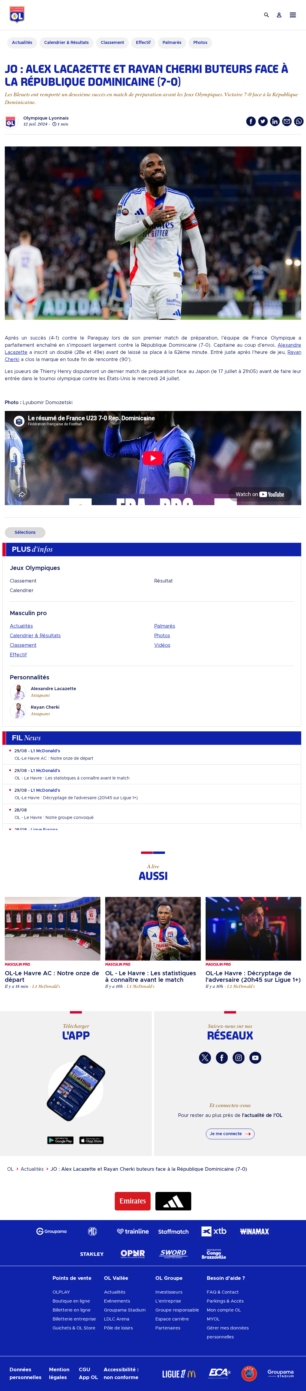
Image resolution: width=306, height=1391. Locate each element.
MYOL (213, 1319)
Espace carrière (172, 1319)
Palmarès (164, 626)
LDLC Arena (116, 1319)
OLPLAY (61, 1292)
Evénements (117, 1301)
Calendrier (21, 590)
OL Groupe (169, 1278)
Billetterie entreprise (74, 1319)
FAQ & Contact (223, 1292)
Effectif (18, 654)
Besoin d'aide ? (226, 1278)
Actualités (21, 626)
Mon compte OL (224, 1310)
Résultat (163, 581)
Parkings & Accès (225, 1301)
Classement (23, 581)
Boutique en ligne (71, 1301)
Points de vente (72, 1278)
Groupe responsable (177, 1310)
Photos (162, 635)
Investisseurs (168, 1292)
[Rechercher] (266, 15)
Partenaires (167, 1328)
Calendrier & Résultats (35, 635)
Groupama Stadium (125, 1310)
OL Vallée (116, 1278)
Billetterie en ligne (72, 1310)
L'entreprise (168, 1301)
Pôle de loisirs (118, 1328)
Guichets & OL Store (74, 1328)
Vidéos (162, 645)
